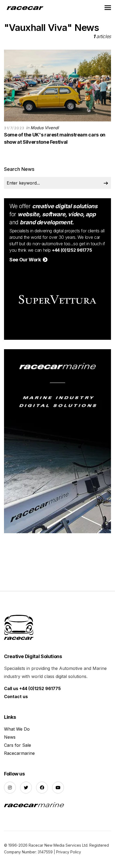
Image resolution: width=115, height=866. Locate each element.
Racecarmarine (19, 753)
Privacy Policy (68, 852)
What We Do (17, 729)
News (10, 737)
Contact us (16, 696)
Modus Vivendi (44, 127)
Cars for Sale (17, 745)
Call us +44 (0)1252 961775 (32, 688)
